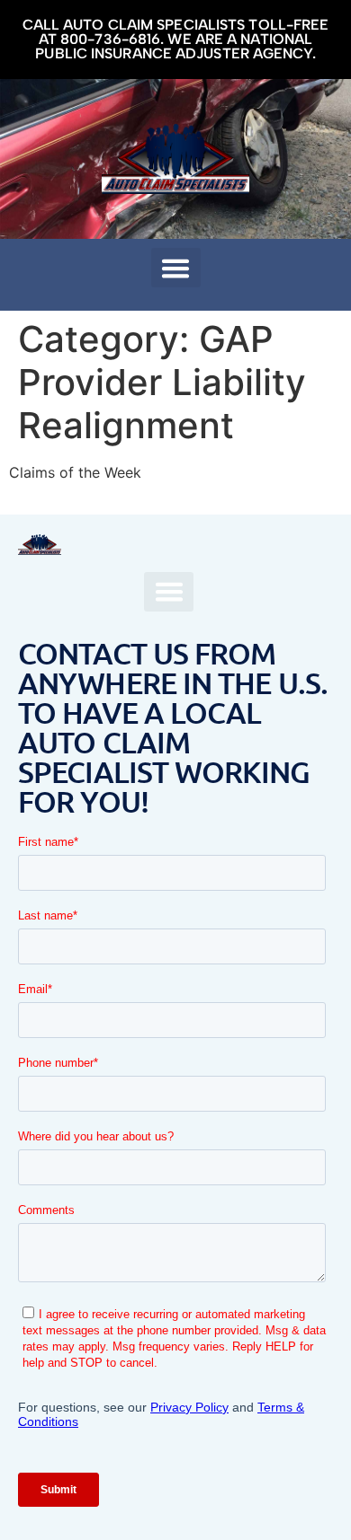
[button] (176, 267)
